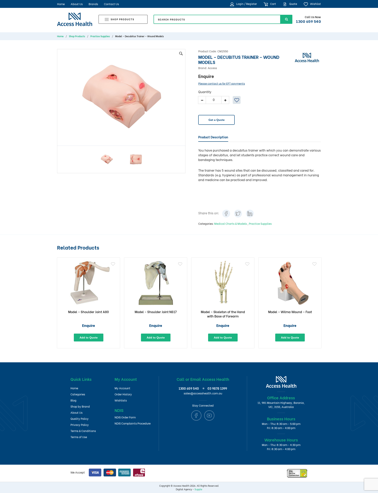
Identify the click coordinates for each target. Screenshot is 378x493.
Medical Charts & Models (230, 223)
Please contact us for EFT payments (221, 83)
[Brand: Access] (307, 57)
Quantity (204, 91)
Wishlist (315, 4)
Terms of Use (78, 437)
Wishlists (121, 400)
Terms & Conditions (83, 431)
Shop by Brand (80, 406)
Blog (73, 400)
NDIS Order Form (125, 417)
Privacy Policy (79, 425)
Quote (293, 4)
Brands (93, 4)
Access (212, 68)
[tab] (213, 137)
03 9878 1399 (217, 388)
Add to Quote (89, 337)
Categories (77, 394)
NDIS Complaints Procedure (133, 423)
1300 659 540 (308, 21)
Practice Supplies (100, 36)
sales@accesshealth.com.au (203, 393)
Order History (123, 394)
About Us (77, 4)
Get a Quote (216, 119)
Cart (273, 4)
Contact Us (111, 4)
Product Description (213, 137)
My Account (122, 388)
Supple (198, 489)
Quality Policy (79, 418)
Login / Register (246, 4)
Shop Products (122, 19)
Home (61, 4)
